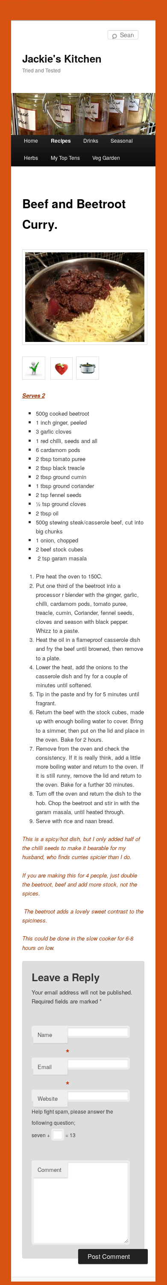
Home (31, 140)
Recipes (61, 140)
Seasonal (122, 140)
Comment (50, 1169)
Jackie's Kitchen (62, 58)
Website (48, 1098)
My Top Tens (65, 157)
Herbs (31, 157)
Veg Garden (106, 157)
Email (52, 1069)
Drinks (90, 140)
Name (52, 1036)
